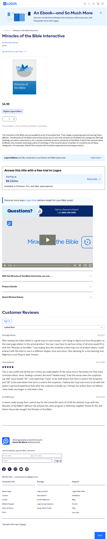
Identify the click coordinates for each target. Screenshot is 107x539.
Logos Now (31, 200)
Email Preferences (43, 500)
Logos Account (42, 491)
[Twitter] (9, 469)
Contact (5, 495)
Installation (76, 495)
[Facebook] (4, 469)
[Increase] (14, 119)
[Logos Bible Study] (10, 3)
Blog (73, 500)
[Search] (85, 3)
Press (4, 512)
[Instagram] (15, 469)
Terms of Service (7, 508)
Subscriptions (41, 495)
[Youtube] (21, 469)
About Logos (6, 491)
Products (6, 30)
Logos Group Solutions (45, 504)
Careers (4, 500)
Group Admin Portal (44, 508)
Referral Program (8, 504)
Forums (74, 504)
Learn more (96, 158)
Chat (100, 535)
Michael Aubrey (11, 42)
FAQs (74, 508)
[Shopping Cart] (98, 4)
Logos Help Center (78, 491)
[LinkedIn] (27, 469)
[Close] (101, 13)
